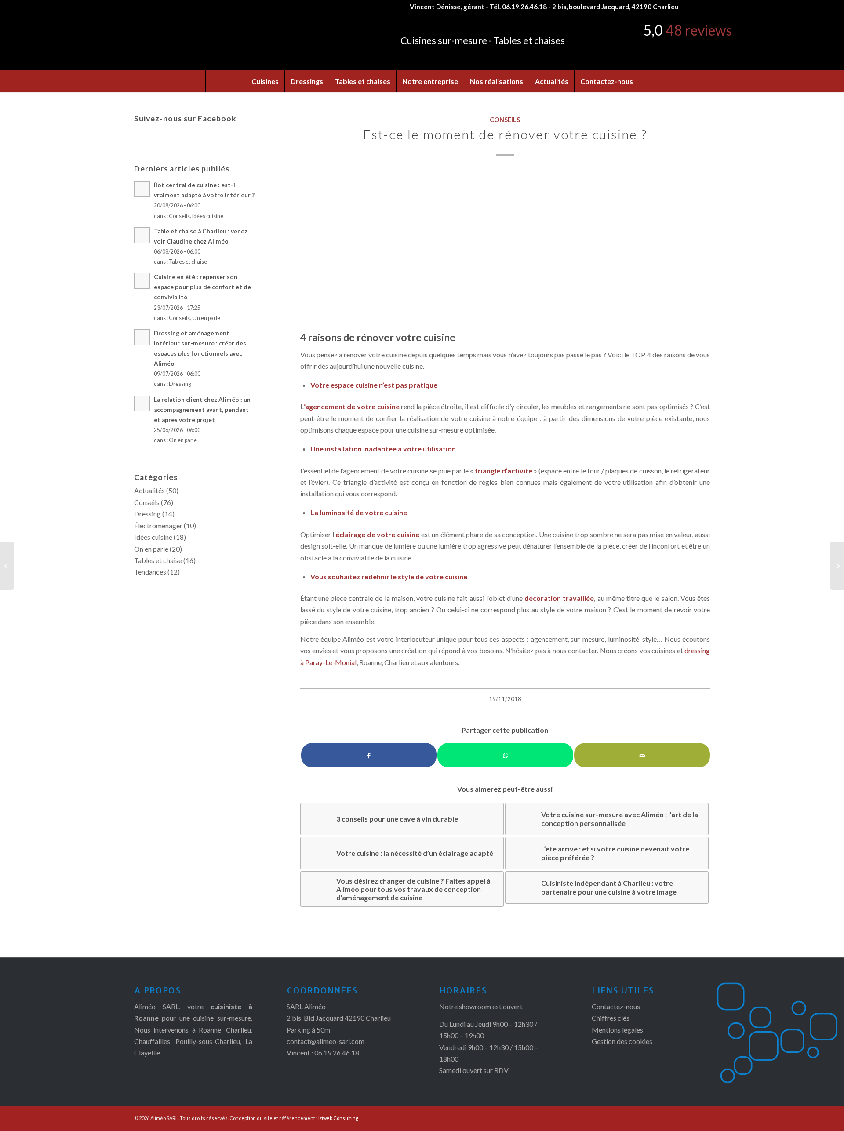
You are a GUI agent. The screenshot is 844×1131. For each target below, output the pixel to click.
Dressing (180, 384)
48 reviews (699, 30)
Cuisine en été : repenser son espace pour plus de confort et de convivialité (202, 287)
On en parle (206, 318)
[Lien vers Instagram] (703, 6)
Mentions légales (617, 1030)
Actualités (149, 490)
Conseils (505, 120)
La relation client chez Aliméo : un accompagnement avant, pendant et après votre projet (202, 409)
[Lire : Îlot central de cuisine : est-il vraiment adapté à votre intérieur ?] (142, 189)
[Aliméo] (201, 41)
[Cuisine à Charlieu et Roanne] (505, 249)
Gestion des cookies (622, 1041)
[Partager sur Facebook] (369, 755)
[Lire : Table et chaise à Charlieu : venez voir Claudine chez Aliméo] (142, 235)
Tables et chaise (188, 261)
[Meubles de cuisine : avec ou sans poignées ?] (837, 566)
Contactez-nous (616, 1006)
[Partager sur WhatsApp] (505, 755)
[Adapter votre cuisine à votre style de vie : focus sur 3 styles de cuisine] (7, 566)
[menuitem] (225, 81)
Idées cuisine (207, 216)
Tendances (150, 571)
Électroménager (158, 525)
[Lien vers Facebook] (690, 6)
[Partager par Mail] (642, 755)
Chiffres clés (610, 1018)
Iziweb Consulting (338, 1118)
